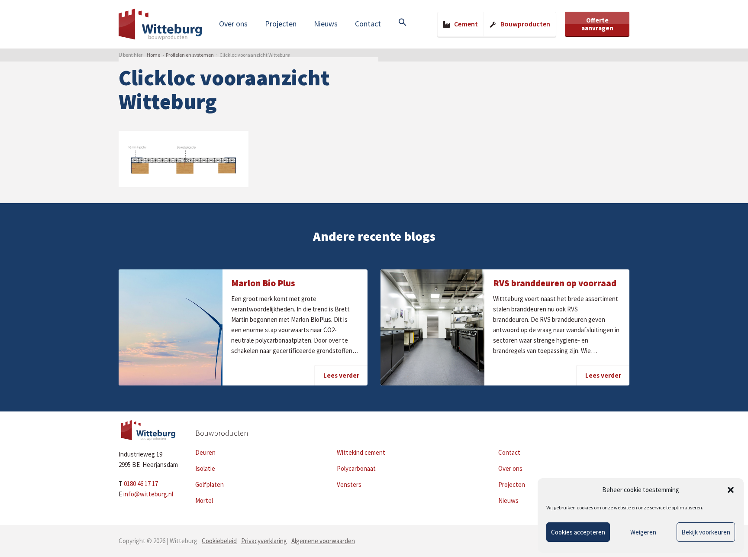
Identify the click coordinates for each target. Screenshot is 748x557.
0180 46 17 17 (141, 483)
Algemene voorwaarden (323, 541)
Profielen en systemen (190, 55)
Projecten (281, 24)
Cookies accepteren (578, 532)
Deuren (205, 452)
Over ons (233, 24)
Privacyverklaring (264, 541)
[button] (730, 490)
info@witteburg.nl (148, 494)
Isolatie (205, 468)
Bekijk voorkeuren (705, 532)
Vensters (349, 484)
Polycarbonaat (356, 468)
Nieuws (326, 24)
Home (153, 55)
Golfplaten (209, 484)
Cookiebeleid (219, 541)
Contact (368, 24)
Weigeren (643, 532)
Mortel (204, 500)
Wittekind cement (361, 452)
